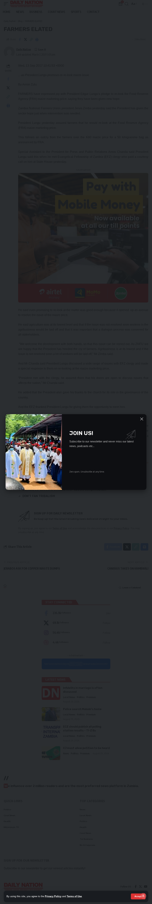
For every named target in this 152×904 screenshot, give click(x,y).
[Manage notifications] (143, 896)
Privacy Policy (53, 896)
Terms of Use (74, 896)
